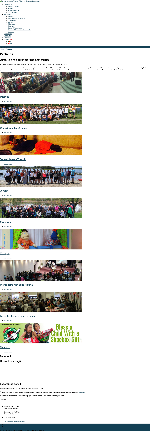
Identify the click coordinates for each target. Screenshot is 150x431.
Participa (7, 14)
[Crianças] (41, 249)
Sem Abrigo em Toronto (13, 159)
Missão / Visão (13, 6)
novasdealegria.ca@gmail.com (14, 421)
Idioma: (7, 39)
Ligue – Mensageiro (15, 28)
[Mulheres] (41, 217)
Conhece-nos (8, 5)
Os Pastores (12, 12)
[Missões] (41, 92)
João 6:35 (82, 392)
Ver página (8, 101)
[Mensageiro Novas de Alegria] (41, 280)
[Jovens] (41, 186)
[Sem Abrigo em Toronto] (41, 155)
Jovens (10, 22)
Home (2, 49)
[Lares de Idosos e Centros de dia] (41, 311)
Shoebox (11, 32)
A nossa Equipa (13, 10)
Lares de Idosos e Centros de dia (19, 30)
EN (11, 43)
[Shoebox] (41, 343)
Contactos (7, 36)
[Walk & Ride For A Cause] (41, 123)
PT (11, 41)
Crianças (11, 26)
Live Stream (8, 34)
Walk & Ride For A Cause (13, 127)
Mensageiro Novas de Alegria (16, 284)
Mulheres (11, 24)
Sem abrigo (12, 20)
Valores (10, 8)
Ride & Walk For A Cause (16, 18)
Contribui (7, 38)
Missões (11, 16)
